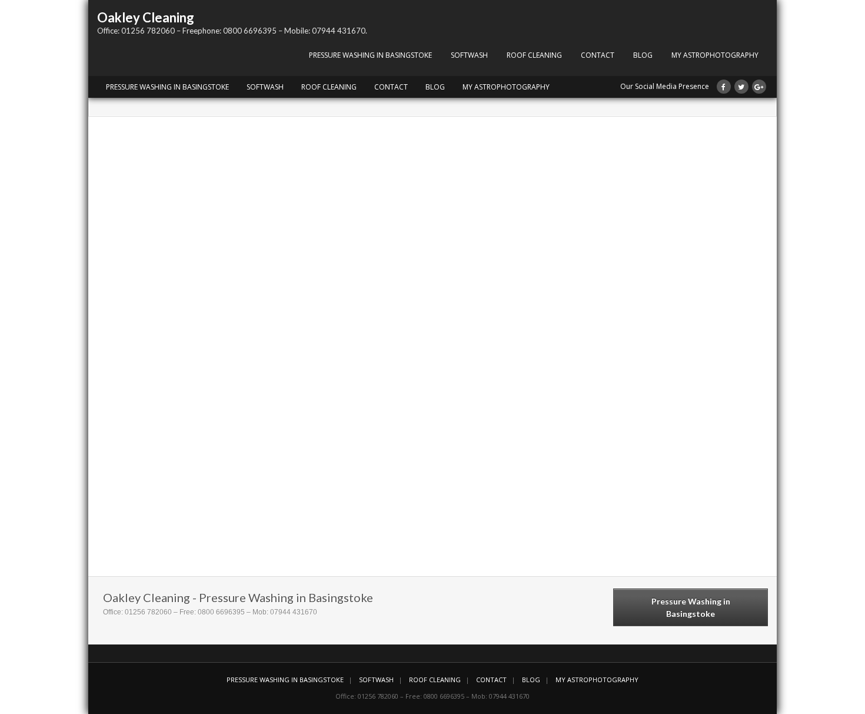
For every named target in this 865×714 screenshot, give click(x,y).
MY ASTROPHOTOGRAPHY (714, 55)
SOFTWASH (469, 55)
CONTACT (597, 55)
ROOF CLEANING (534, 55)
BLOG (643, 55)
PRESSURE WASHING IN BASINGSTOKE (370, 55)
